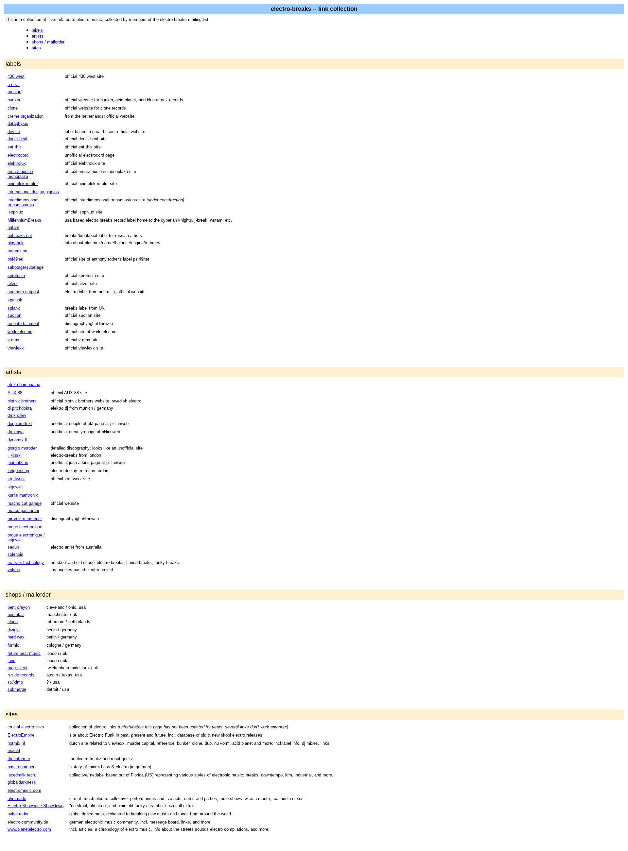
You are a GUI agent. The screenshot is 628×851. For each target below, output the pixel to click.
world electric (20, 331)
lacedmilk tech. (22, 775)
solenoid (15, 554)
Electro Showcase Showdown (35, 805)
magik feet (17, 667)
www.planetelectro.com (29, 829)
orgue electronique (25, 526)
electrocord (18, 155)
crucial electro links (26, 726)
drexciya (16, 431)
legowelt (15, 487)
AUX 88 (15, 392)
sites (36, 47)
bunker (14, 99)
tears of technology (26, 562)
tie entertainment (23, 323)
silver (13, 283)
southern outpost (23, 291)
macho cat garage (25, 503)
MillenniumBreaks (24, 220)
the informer (19, 758)
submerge (17, 689)
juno (11, 660)
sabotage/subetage (26, 267)
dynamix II (17, 439)
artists (38, 36)
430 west (16, 76)
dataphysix (18, 123)
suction (14, 315)
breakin (14, 91)
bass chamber (21, 766)
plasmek (16, 242)
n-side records (21, 674)
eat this (15, 147)
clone (13, 108)
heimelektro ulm (23, 183)
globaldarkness (22, 782)
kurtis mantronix (23, 495)
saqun (13, 547)
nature (13, 227)
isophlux (15, 212)
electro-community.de (28, 822)
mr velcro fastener (25, 518)
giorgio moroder (22, 448)
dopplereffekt (20, 423)
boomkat (16, 614)
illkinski (15, 455)
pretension (17, 250)
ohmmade (17, 798)
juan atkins (18, 462)
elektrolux (17, 163)
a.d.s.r (14, 84)
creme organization (26, 116)
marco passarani (23, 510)
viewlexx (16, 348)
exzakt (14, 750)
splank (14, 308)
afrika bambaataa (24, 384)
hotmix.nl (16, 743)
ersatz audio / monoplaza (20, 174)
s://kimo (15, 682)
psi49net (16, 259)
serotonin (16, 275)
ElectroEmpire (21, 735)
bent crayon (19, 607)
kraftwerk (16, 478)
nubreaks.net (20, 235)
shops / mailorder (48, 42)
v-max (13, 339)
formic (13, 645)
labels (37, 30)
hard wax (16, 637)
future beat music (24, 653)
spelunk (15, 300)
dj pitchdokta (20, 408)
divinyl (14, 629)
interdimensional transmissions (23, 202)
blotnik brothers (22, 401)
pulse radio (18, 813)
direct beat (17, 138)
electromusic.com (24, 790)
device (14, 131)
